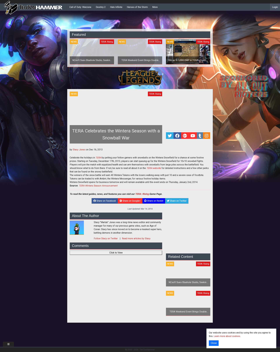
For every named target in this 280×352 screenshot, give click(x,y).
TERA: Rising (142, 194)
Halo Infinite (116, 7)
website (153, 168)
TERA (98, 157)
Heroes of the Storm (137, 7)
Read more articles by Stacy (136, 238)
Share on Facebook (106, 200)
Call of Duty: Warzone (80, 7)
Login (275, 7)
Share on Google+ (131, 200)
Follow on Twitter (106, 238)
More (155, 7)
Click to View (116, 252)
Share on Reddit (155, 200)
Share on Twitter (178, 200)
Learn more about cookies (227, 336)
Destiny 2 (101, 7)
